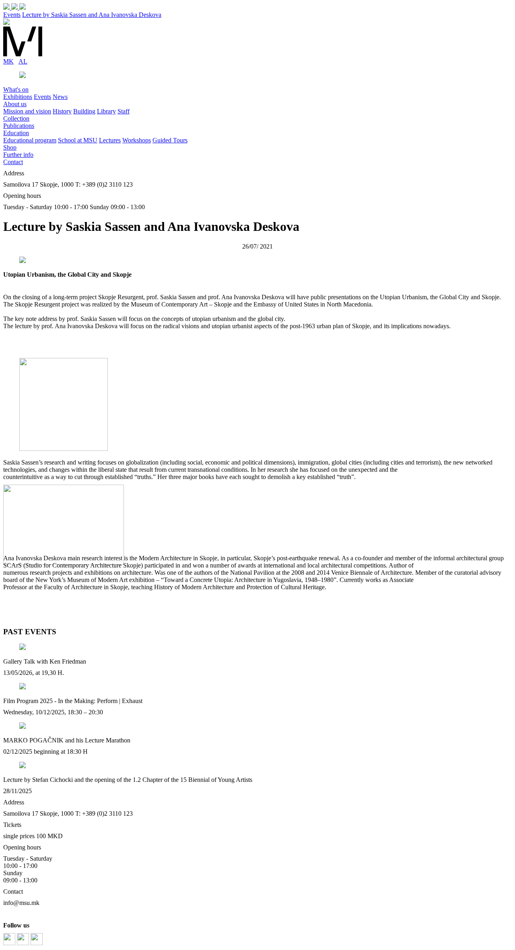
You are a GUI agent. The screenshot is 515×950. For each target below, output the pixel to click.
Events (12, 14)
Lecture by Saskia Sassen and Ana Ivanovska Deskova (91, 14)
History (62, 111)
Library (106, 111)
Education (16, 133)
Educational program (29, 140)
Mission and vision (27, 111)
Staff (123, 111)
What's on (16, 89)
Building (84, 111)
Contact (13, 161)
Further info (18, 154)
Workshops (136, 140)
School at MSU (77, 140)
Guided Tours (169, 140)
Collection (16, 118)
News (60, 96)
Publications (18, 125)
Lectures (110, 140)
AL (23, 61)
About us (15, 104)
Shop (9, 147)
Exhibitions (17, 96)
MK (8, 61)
